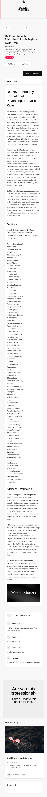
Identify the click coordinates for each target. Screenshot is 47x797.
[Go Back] (7, 27)
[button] (23, 15)
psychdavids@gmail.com (16, 652)
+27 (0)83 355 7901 (14, 641)
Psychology (21, 54)
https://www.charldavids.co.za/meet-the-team (23, 663)
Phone (12, 64)
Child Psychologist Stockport (20, 758)
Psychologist (11, 54)
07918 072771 (15, 762)
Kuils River (11, 46)
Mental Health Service (24, 52)
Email (26, 64)
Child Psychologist (18, 775)
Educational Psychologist (16, 50)
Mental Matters (23, 8)
